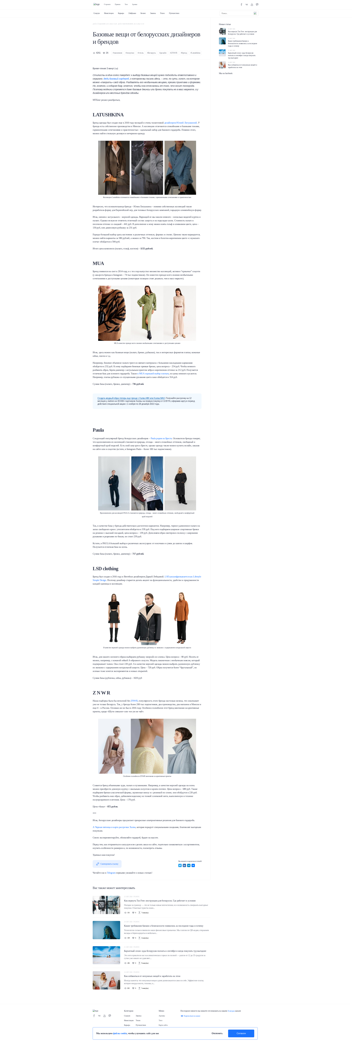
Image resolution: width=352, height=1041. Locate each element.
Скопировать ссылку (109, 864)
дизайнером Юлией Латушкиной (180, 122)
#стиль (140, 53)
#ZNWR (173, 53)
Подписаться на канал (192, 1016)
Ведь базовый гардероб (116, 78)
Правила (117, 4)
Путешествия (174, 13)
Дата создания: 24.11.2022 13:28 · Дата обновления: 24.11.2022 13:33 (118, 24)
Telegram (111, 872)
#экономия (117, 53)
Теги (126, 4)
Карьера (121, 13)
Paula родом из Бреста (161, 438)
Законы (153, 13)
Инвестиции (109, 13)
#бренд (184, 53)
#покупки (130, 53)
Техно (162, 13)
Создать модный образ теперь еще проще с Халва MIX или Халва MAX (131, 398)
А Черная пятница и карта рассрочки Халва (114, 827)
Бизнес (143, 13)
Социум (97, 13)
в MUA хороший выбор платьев (153, 373)
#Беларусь (151, 53)
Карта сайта (163, 1025)
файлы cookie (120, 1033)
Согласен (241, 1033)
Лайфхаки (132, 13)
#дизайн (163, 53)
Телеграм (231, 1011)
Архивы (134, 4)
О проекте (107, 4)
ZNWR (134, 700)
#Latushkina (195, 53)
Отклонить (217, 1033)
